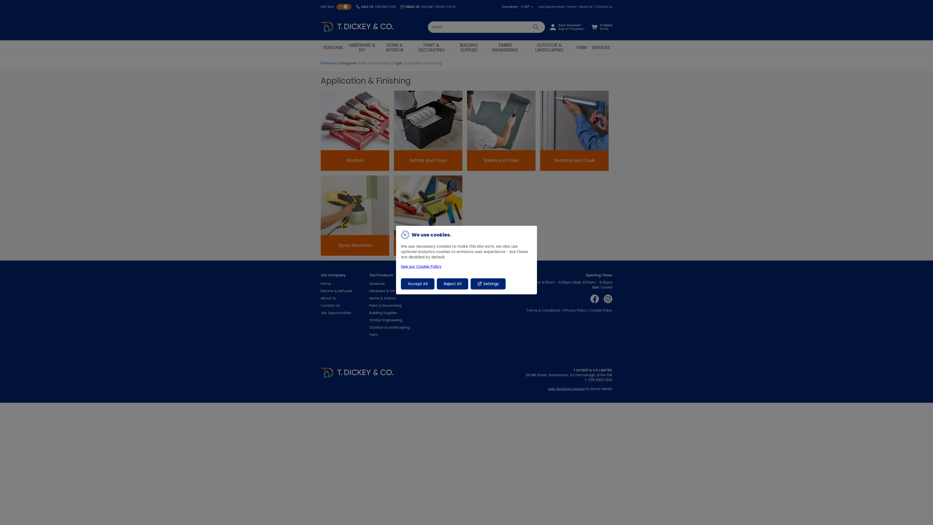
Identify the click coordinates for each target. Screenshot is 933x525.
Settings (491, 284)
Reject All (452, 284)
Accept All (418, 284)
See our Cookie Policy (421, 267)
